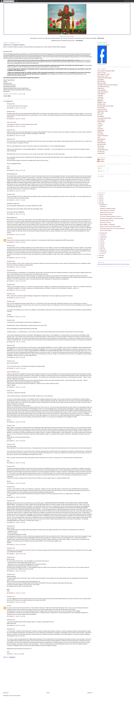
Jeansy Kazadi (10, 122)
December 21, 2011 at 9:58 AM (16, 483)
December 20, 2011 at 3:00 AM (16, 126)
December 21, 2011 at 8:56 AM (16, 440)
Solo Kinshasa (100, 146)
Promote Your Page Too (101, 64)
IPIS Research (100, 116)
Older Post (89, 692)
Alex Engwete (100, 79)
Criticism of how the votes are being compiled (110, 226)
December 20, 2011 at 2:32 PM (16, 290)
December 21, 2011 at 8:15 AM (16, 422)
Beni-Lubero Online (101, 83)
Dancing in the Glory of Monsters (103, 44)
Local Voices (100, 128)
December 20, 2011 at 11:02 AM (16, 257)
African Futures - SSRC (102, 76)
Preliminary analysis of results (107, 220)
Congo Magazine (101, 93)
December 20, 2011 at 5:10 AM (16, 190)
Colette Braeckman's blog (103, 86)
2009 (100, 257)
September (102, 237)
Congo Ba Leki (100, 88)
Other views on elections (105, 222)
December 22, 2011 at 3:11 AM (16, 593)
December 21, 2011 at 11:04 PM (16, 571)
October (102, 235)
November (102, 233)
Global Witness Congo (102, 111)
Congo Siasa (67, 6)
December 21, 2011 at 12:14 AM (16, 368)
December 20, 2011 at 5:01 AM (16, 170)
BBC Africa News (101, 81)
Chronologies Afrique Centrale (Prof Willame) (107, 84)
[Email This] (4, 96)
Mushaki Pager (100, 130)
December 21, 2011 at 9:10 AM (16, 462)
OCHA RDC (100, 132)
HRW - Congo (100, 113)
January (102, 253)
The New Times (101, 151)
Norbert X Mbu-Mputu (12, 371)
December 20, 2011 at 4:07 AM (16, 135)
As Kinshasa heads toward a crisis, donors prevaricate (112, 228)
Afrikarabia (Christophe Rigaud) (104, 77)
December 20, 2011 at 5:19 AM (16, 200)
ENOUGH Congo (101, 104)
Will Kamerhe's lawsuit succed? (107, 212)
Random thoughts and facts (106, 214)
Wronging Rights (101, 153)
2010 (100, 255)
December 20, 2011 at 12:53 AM (16, 108)
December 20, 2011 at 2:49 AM (16, 118)
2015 (100, 195)
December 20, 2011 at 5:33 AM (16, 234)
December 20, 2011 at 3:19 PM (16, 297)
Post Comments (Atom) (15, 695)
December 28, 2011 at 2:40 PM (16, 625)
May (101, 245)
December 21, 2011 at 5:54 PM (16, 522)
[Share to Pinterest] (10, 96)
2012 (100, 201)
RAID (98, 137)
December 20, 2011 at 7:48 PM (16, 341)
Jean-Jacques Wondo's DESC (104, 118)
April (101, 247)
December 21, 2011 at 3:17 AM (16, 387)
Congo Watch (100, 99)
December (102, 204)
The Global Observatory (102, 149)
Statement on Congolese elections (14, 45)
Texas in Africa (100, 148)
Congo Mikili (100, 95)
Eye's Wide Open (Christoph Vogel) (105, 106)
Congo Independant (101, 90)
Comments (101, 171)
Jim (8, 605)
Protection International (102, 135)
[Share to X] (7, 96)
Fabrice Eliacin (101, 159)
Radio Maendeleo (101, 139)
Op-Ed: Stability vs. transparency (107, 224)
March (101, 249)
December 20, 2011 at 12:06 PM (16, 281)
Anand (8, 238)
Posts (100, 168)
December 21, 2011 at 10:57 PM (16, 553)
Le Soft (99, 127)
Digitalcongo (100, 100)
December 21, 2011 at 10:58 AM (16, 497)
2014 (100, 197)
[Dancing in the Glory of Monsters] (102, 63)
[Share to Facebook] (8, 96)
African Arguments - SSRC (103, 74)
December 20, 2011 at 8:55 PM (16, 357)
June (101, 243)
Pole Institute (100, 134)
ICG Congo (99, 114)
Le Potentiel (100, 125)
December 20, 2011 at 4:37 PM (16, 316)
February (102, 251)
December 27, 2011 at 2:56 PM (16, 616)
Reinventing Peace (101, 142)
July (101, 241)
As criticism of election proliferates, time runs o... (111, 216)
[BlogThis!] (5, 96)
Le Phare (99, 123)
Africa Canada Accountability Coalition (106, 70)
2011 (100, 203)
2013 (100, 199)
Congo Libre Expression (102, 92)
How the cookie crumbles (105, 230)
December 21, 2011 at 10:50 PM (16, 544)
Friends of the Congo (102, 109)
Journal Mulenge (101, 120)
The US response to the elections (107, 210)
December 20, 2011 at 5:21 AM (16, 214)
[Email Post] (24, 93)
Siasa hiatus (103, 206)
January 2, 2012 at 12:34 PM (15, 654)
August (102, 239)
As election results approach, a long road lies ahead (111, 218)
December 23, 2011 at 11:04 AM (16, 602)
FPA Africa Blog (101, 107)
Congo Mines (100, 97)
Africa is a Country (101, 72)
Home (48, 692)
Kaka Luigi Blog (101, 121)
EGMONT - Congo (101, 102)
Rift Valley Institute (101, 144)
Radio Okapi (100, 141)
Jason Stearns (101, 161)
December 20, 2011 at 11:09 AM (16, 267)
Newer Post (6, 692)
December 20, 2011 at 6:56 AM (16, 242)
